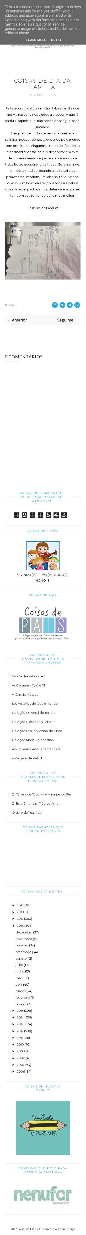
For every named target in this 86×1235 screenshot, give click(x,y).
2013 (20, 1024)
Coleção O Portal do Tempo (34, 713)
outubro (22, 945)
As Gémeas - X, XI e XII (29, 685)
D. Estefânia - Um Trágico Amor (36, 803)
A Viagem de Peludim (29, 758)
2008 (21, 1058)
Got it (56, 40)
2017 (20, 919)
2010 (20, 1044)
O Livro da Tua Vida (27, 812)
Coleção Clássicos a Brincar (33, 722)
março (21, 991)
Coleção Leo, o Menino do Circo (37, 731)
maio (20, 978)
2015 (20, 1010)
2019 (20, 905)
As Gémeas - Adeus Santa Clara (36, 749)
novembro (24, 939)
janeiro (21, 1004)
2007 (21, 1065)
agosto (21, 958)
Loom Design (66, 1229)
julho (19, 965)
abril (19, 984)
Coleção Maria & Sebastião (33, 740)
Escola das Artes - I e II (28, 676)
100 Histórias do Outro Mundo (35, 703)
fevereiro (23, 997)
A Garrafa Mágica (25, 694)
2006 (21, 1071)
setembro (23, 952)
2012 (20, 1031)
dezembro (24, 932)
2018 (20, 912)
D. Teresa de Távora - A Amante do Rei (41, 794)
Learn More (36, 40)
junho (20, 971)
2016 (20, 925)
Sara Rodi (37, 95)
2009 (21, 1051)
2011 (20, 1038)
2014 (20, 1017)
